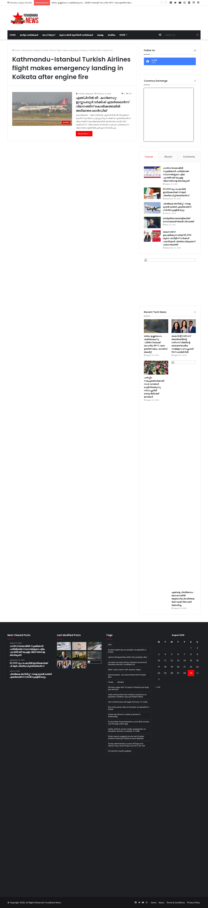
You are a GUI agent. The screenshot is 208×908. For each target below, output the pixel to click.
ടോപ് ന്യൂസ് (48, 35)
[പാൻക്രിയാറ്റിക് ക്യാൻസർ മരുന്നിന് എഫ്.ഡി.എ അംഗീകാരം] (64, 646)
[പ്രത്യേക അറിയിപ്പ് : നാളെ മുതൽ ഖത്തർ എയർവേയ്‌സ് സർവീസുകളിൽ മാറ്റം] (152, 208)
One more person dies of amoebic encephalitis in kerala (128, 708)
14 (184, 660)
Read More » (84, 133)
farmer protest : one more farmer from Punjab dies (127, 676)
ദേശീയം (111, 35)
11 (165, 660)
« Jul (158, 687)
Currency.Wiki (185, 139)
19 (172, 667)
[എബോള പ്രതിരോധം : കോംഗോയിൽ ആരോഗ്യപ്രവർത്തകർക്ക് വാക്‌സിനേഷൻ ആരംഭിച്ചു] (183, 475)
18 (165, 667)
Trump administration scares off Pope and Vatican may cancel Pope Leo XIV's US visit (126, 744)
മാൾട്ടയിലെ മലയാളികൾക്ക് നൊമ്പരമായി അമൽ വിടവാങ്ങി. (179, 220)
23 (197, 667)
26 (172, 673)
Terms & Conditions (175, 902)
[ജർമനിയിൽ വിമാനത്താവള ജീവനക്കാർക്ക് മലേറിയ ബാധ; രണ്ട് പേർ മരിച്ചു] (79, 646)
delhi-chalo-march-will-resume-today (124, 669)
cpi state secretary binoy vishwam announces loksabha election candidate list (127, 663)
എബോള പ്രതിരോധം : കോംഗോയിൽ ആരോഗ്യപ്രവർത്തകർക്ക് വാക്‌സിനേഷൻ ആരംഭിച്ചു (182, 599)
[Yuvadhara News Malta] (26, 18)
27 (178, 673)
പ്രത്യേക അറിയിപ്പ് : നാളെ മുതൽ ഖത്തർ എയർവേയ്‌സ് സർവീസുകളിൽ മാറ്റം (177, 207)
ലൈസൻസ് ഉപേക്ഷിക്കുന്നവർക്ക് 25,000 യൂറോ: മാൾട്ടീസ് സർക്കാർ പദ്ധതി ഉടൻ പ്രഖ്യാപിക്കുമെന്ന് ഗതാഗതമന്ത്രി (179, 238)
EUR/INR (150, 139)
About (161, 902)
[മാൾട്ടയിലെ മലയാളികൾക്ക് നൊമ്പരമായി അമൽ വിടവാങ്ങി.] (152, 222)
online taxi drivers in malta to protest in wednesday (124, 715)
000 (110, 644)
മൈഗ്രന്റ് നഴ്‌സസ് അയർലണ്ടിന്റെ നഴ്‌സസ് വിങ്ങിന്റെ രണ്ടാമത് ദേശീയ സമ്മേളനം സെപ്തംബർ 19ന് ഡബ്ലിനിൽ (182, 344)
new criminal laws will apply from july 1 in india (127, 702)
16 (197, 660)
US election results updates (119, 751)
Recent (168, 156)
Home (13, 35)
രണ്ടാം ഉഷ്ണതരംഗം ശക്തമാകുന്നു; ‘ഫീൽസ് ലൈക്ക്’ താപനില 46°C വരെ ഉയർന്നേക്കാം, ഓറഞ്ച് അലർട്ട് (100, 2)
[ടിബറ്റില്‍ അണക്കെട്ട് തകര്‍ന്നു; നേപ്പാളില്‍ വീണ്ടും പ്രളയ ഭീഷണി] (95, 646)
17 (159, 667)
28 (184, 673)
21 (184, 667)
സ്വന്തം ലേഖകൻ (85, 93)
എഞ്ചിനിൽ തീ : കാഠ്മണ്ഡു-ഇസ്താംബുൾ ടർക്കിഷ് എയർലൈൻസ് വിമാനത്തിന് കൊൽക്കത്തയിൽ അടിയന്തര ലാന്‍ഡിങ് (102, 104)
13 (178, 660)
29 (191, 673)
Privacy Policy (193, 902)
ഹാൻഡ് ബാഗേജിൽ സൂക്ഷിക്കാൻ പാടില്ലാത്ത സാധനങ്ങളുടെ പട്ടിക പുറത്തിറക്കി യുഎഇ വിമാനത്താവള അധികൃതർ (176, 174)
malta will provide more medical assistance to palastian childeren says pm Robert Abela (127, 695)
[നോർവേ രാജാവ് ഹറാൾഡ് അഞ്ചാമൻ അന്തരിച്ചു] (64, 655)
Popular (149, 156)
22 (191, 667)
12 (172, 660)
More (122, 35)
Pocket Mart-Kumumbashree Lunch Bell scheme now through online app (128, 722)
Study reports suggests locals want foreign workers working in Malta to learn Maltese (126, 737)
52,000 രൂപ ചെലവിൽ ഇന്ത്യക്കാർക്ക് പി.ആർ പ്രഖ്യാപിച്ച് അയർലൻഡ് (176, 192)
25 (165, 673)
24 (159, 673)
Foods (110, 682)
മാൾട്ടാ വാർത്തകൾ (29, 35)
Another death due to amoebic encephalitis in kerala (127, 651)
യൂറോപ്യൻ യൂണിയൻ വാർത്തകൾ (76, 35)
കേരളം (100, 35)
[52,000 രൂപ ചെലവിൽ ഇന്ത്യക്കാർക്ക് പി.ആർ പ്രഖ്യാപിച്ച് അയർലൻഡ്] (152, 193)
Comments (189, 156)
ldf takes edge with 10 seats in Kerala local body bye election (128, 688)
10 (159, 660)
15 (191, 660)
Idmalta (120, 682)
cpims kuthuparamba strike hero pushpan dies (127, 657)
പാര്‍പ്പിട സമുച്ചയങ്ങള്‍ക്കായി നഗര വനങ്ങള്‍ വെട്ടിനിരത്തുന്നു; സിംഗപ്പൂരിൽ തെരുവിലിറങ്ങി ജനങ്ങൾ (154, 387)
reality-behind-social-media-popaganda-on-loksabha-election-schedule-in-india (127, 730)
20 (178, 667)
